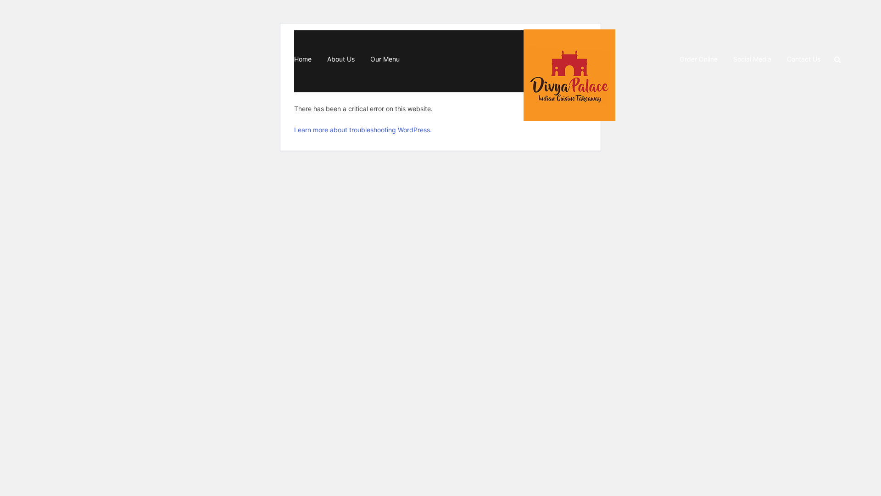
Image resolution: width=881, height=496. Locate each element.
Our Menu (385, 59)
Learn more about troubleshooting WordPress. (363, 130)
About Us (341, 59)
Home (303, 59)
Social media (752, 59)
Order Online (699, 59)
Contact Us (803, 59)
